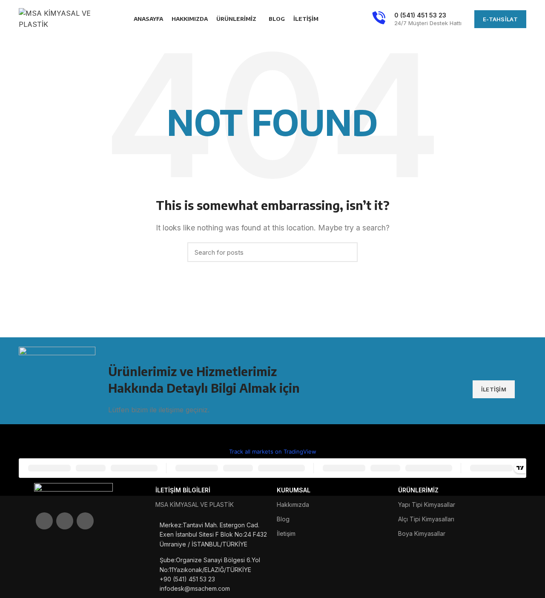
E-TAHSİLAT (500, 19)
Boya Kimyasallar (421, 533)
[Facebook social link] (44, 520)
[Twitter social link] (64, 520)
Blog (283, 519)
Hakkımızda (293, 504)
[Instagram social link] (85, 520)
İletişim (286, 533)
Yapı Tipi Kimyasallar (426, 504)
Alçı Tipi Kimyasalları (426, 519)
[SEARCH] (346, 252)
